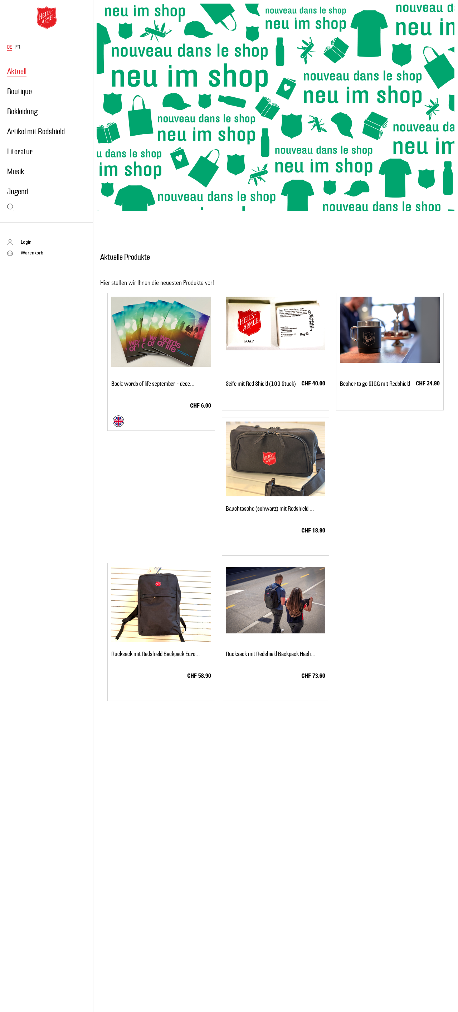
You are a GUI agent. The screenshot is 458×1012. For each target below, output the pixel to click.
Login (26, 242)
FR (17, 47)
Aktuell (16, 72)
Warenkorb (32, 252)
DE (9, 47)
